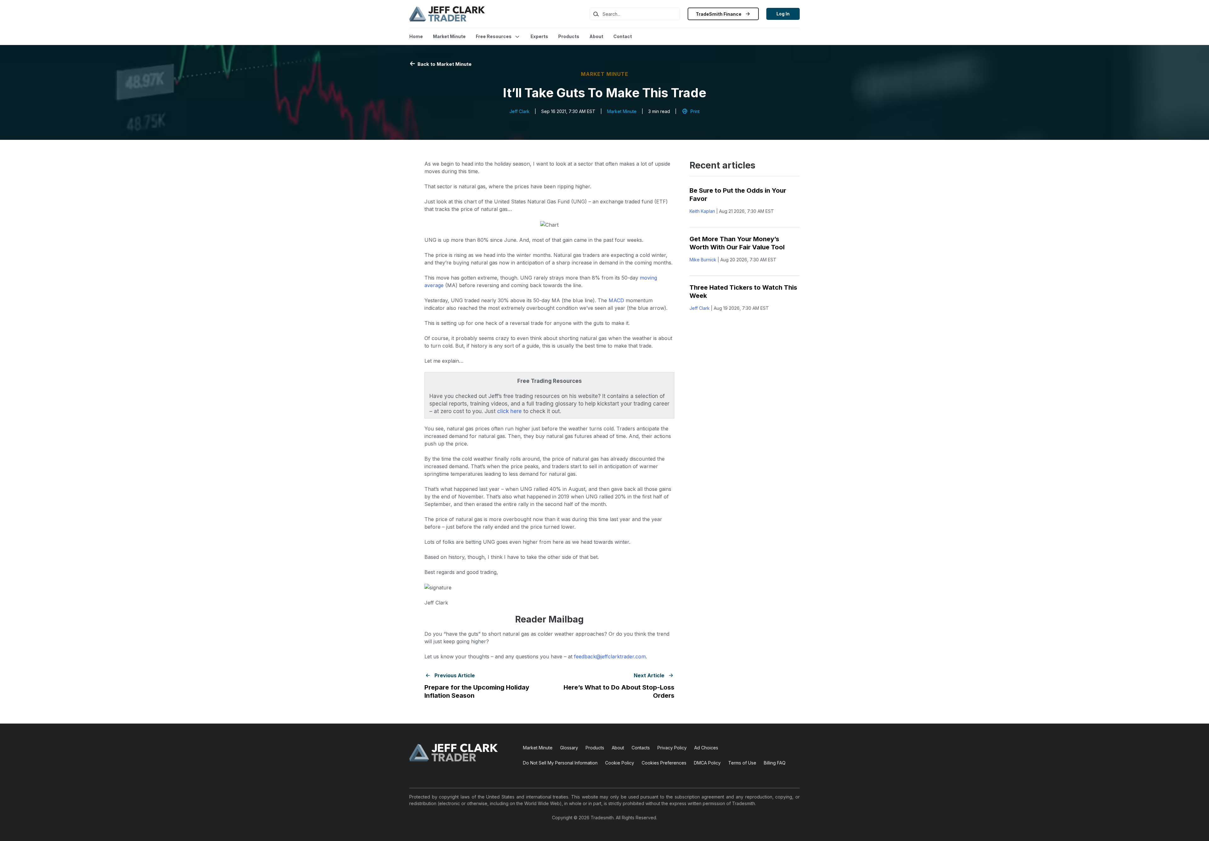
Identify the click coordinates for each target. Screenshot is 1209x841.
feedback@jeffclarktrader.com (610, 656)
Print (695, 111)
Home (416, 36)
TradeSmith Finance (719, 14)
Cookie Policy (619, 762)
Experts (539, 36)
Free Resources (494, 36)
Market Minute (449, 36)
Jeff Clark (519, 111)
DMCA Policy (707, 762)
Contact (622, 36)
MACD (616, 300)
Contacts (641, 747)
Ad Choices (706, 747)
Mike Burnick (703, 259)
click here (509, 411)
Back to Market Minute (444, 64)
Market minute (604, 74)
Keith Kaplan (702, 211)
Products (568, 36)
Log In (783, 13)
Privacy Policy (672, 747)
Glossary (569, 747)
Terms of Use (742, 762)
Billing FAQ (775, 762)
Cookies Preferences (664, 762)
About (596, 36)
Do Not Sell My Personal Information (560, 762)
